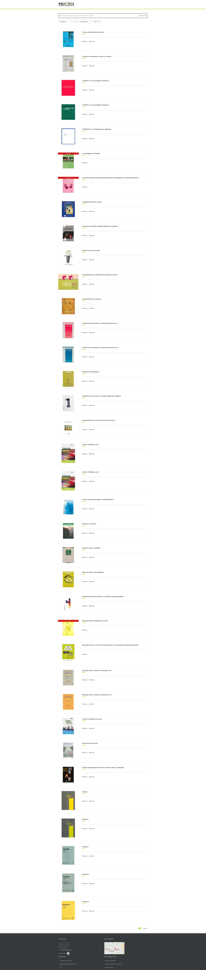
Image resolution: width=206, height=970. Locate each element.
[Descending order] (76, 21)
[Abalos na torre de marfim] (68, 258)
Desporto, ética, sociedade (91, 548)
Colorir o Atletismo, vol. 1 (90, 444)
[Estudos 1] (68, 855)
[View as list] (99, 21)
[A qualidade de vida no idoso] (68, 209)
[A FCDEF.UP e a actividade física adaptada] (68, 136)
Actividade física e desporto (91, 299)
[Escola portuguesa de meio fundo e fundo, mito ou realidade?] (68, 775)
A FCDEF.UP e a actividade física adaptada (96, 129)
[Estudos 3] (68, 910)
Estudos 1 (85, 847)
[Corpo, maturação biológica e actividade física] (68, 507)
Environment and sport (90, 743)
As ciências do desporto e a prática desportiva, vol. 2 (100, 347)
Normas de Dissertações (110, 960)
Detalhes (92, 41)
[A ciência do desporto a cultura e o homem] (68, 64)
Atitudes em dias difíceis (90, 372)
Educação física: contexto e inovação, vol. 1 (97, 670)
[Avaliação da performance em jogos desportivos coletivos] (68, 403)
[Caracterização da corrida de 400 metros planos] (68, 427)
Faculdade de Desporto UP (65, 960)
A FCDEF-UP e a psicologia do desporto (95, 80)
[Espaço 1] (68, 800)
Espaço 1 (85, 792)
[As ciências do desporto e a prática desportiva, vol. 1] (68, 330)
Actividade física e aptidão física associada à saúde (99, 275)
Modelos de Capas (109, 967)
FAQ (61, 967)
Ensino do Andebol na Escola (92, 719)
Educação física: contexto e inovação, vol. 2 (97, 695)
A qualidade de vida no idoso (92, 202)
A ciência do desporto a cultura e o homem (96, 56)
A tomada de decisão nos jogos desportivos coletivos (100, 226)
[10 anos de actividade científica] (68, 39)
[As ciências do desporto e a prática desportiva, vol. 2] (68, 355)
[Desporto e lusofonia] (68, 531)
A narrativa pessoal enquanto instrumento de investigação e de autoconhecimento (110, 177)
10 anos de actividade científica (93, 32)
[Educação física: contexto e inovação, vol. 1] (68, 678)
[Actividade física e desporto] (68, 306)
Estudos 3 (85, 901)
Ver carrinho (143, 15)
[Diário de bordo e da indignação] (68, 579)
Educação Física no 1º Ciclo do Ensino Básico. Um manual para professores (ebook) (110, 645)
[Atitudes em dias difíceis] (68, 379)
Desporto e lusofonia (89, 524)
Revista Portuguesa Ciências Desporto (68, 964)
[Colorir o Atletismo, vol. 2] (68, 480)
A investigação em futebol (91, 153)
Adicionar (85, 41)
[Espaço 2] (68, 828)
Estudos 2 (85, 874)
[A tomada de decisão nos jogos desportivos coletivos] (68, 233)
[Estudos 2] (68, 883)
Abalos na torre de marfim (91, 250)
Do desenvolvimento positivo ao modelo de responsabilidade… (103, 596)
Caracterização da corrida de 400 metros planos (98, 420)
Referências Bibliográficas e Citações (113, 964)
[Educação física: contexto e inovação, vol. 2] (68, 702)
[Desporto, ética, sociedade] (68, 555)
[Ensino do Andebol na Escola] (68, 726)
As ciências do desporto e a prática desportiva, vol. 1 (100, 323)
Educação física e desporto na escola (95, 621)
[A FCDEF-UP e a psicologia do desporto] (68, 88)
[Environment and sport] (68, 750)
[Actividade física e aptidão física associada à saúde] (68, 282)
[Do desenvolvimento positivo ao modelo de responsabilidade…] (68, 604)
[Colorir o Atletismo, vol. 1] (68, 453)
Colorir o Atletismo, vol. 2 (90, 472)
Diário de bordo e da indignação (93, 572)
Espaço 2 (85, 819)
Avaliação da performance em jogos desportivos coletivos (101, 396)
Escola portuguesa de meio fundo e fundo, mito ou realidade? (103, 767)
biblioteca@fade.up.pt (67, 950)
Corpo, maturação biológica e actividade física (98, 499)
